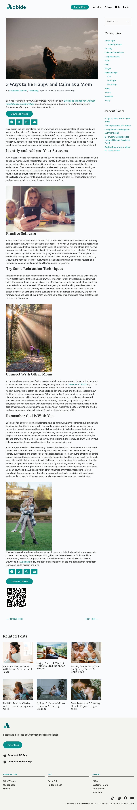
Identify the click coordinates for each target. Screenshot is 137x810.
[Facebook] (125, 798)
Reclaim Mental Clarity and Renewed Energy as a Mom (18, 706)
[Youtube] (132, 798)
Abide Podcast (114, 44)
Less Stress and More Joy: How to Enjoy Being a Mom (86, 706)
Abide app (25, 561)
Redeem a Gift (55, 785)
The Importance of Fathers (118, 125)
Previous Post (14, 618)
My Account (98, 788)
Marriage (111, 80)
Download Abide (19, 114)
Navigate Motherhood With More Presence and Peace (17, 669)
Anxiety (108, 48)
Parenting (33, 90)
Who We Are (9, 781)
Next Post (91, 618)
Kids (109, 76)
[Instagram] (119, 798)
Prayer (108, 68)
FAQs (95, 781)
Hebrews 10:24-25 (78, 384)
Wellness (109, 96)
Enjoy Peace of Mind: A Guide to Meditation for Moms (51, 666)
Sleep (107, 88)
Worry (108, 100)
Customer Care (100, 785)
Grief (107, 64)
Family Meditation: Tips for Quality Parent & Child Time (85, 669)
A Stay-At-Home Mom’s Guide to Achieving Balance (51, 706)
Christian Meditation (114, 52)
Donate (7, 788)
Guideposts (9, 785)
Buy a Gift (52, 781)
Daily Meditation (112, 56)
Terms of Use (128, 803)
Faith (107, 60)
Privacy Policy (116, 803)
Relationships (111, 72)
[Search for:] (118, 21)
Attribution (97, 792)
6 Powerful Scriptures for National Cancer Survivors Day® (117, 140)
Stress (108, 92)
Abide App (110, 40)
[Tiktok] (112, 798)
